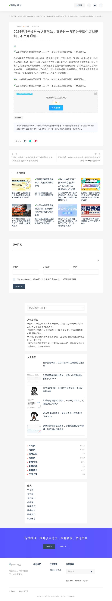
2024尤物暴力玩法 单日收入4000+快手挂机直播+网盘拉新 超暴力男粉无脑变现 (32, 159)
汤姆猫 (19, 26)
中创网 (39, 16)
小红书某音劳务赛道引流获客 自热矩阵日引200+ (90, 221)
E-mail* (46, 267)
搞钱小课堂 (22, 16)
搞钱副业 (31, 498)
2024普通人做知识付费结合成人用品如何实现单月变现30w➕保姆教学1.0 (79, 159)
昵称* (15, 267)
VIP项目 (18, 117)
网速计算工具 (55, 570)
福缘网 (30, 502)
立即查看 (49, 546)
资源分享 (31, 519)
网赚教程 (31, 16)
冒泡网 (30, 494)
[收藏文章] (25, 141)
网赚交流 (31, 506)
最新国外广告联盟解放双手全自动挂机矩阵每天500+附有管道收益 (21, 195)
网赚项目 (31, 515)
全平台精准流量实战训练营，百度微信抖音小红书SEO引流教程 (44, 221)
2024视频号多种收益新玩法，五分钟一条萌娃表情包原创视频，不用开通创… (54, 129)
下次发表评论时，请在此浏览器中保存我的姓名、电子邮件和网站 (46, 279)
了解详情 (63, 546)
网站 (75, 267)
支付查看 (57, 108)
